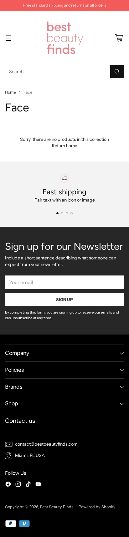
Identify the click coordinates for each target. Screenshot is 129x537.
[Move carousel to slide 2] (62, 213)
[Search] (117, 71)
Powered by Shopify (97, 506)
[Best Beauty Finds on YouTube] (38, 485)
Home (10, 92)
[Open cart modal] (118, 38)
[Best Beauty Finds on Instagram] (18, 485)
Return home (64, 145)
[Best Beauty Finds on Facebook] (8, 485)
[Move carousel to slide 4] (71, 213)
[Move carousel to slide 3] (67, 213)
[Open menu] (8, 38)
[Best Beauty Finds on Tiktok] (28, 485)
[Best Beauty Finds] (64, 38)
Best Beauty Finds (56, 506)
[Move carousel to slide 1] (57, 213)
